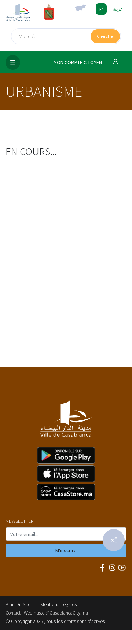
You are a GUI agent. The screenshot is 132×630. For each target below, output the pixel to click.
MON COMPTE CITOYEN (78, 62)
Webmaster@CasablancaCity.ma (56, 613)
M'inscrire (66, 550)
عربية (118, 9)
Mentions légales (58, 604)
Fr (101, 9)
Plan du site (18, 604)
